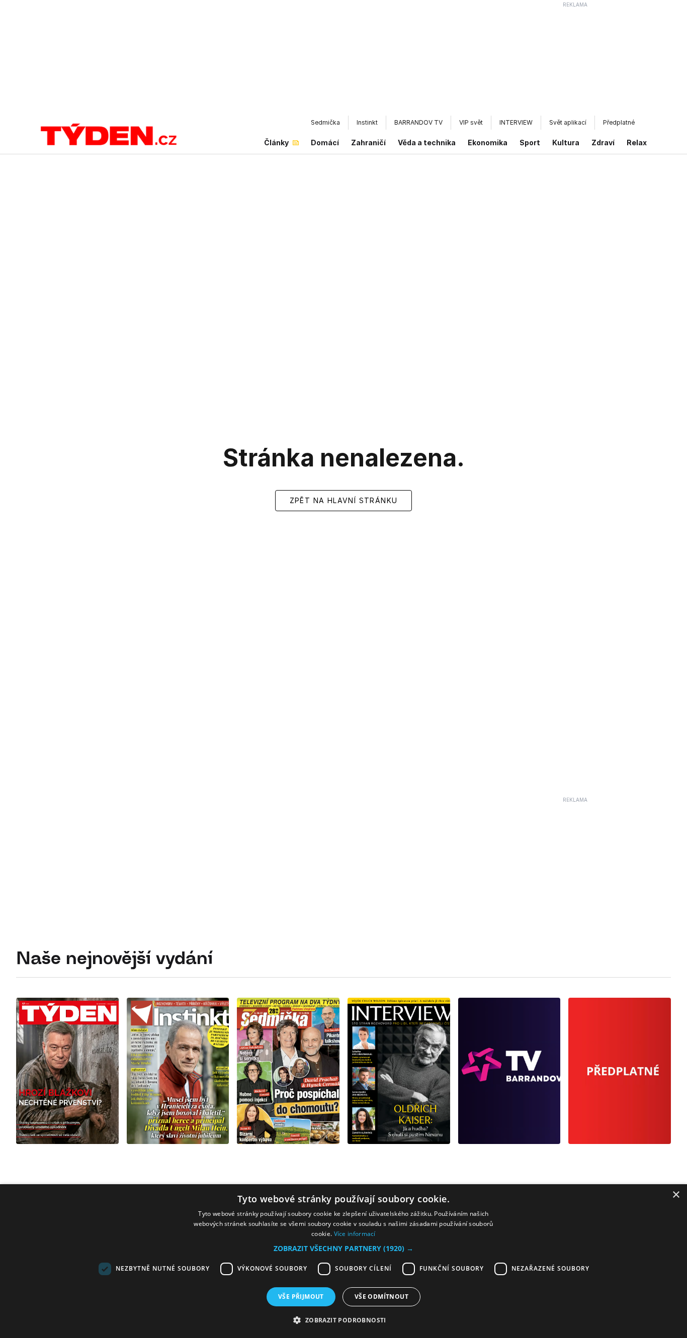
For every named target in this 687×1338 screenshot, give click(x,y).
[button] (343, 1248)
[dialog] (343, 1261)
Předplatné (619, 122)
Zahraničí (368, 142)
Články (276, 142)
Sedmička (325, 122)
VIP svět (471, 122)
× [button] (675, 1195)
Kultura (565, 142)
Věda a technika (427, 142)
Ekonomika (487, 142)
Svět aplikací (567, 122)
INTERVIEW (516, 122)
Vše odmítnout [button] (381, 1296)
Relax (637, 142)
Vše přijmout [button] (301, 1296)
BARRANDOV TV (418, 122)
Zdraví (603, 142)
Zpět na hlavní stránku (344, 500)
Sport (530, 142)
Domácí (325, 142)
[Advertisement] (343, 61)
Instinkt (367, 122)
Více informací (355, 1233)
